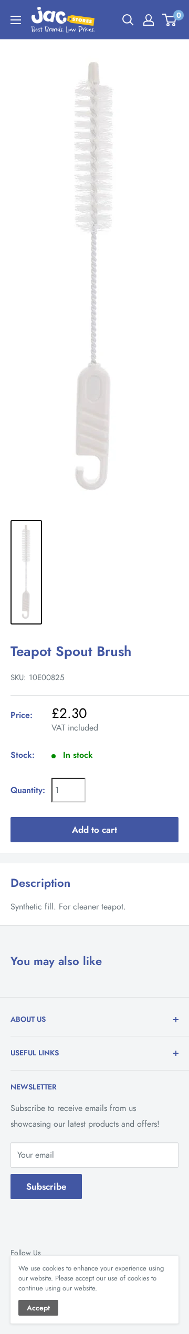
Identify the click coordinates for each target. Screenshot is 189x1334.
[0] (169, 20)
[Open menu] (15, 20)
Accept (38, 1308)
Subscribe (46, 1186)
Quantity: (27, 790)
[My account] (148, 20)
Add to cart (94, 829)
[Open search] (128, 20)
